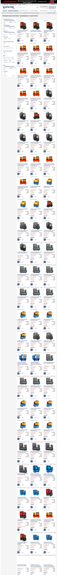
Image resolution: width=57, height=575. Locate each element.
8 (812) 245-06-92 (51, 7)
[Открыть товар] (23, 31)
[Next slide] (47, 10)
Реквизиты (53, 4)
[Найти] (37, 7)
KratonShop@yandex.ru (44, 6)
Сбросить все (5, 75)
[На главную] (9, 7)
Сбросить (4, 23)
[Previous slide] (8, 10)
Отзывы (19, 4)
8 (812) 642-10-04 (51, 6)
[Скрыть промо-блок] (55, 0)
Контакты (24, 4)
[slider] (3, 20)
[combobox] (26, 7)
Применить (13, 75)
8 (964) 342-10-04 (51, 8)
